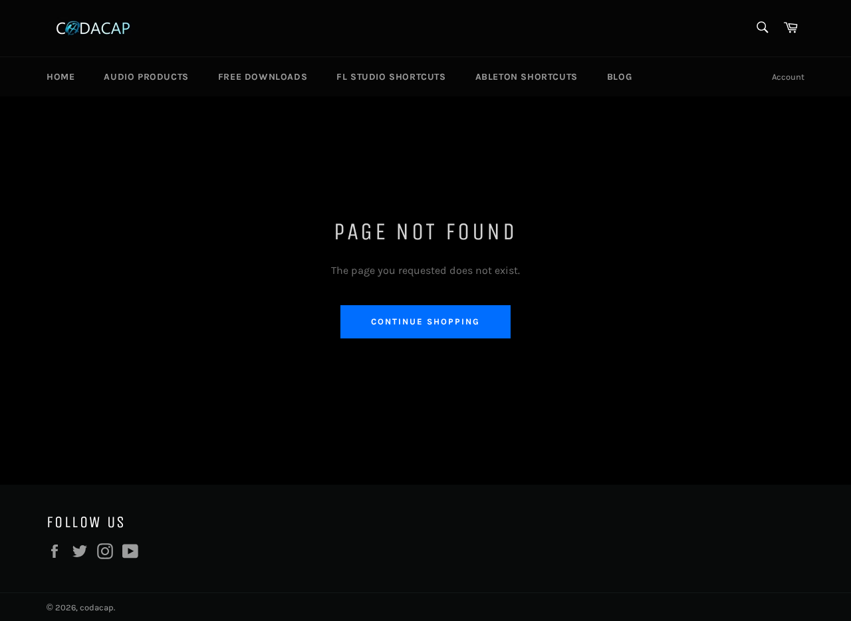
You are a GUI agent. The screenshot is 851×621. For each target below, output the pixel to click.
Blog (619, 76)
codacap (97, 607)
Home (60, 76)
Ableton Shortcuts (526, 76)
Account (788, 77)
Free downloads (262, 76)
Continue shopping (425, 321)
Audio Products (146, 76)
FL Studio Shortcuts (390, 76)
